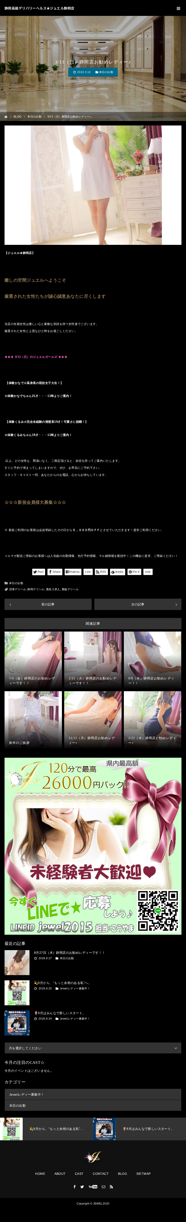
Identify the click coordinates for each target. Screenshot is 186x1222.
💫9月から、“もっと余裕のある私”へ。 (62, 983)
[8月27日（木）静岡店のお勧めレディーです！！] (17, 962)
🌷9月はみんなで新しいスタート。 (60, 1013)
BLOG (122, 1173)
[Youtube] (93, 1186)
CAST (79, 1173)
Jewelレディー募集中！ (75, 988)
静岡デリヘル (35, 589)
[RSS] (111, 1186)
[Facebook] (74, 1186)
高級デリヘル (70, 589)
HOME (40, 1173)
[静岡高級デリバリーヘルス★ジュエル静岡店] (93, 1157)
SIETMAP (143, 1173)
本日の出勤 (106, 72)
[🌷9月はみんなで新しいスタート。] (17, 1023)
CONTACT (101, 1173)
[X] (82, 1186)
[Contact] (103, 1186)
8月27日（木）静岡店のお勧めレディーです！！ (69, 952)
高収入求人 (53, 589)
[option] (46, 1129)
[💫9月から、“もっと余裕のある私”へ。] (17, 992)
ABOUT (60, 1173)
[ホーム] (6, 116)
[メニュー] (178, 8)
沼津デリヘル (17, 589)
